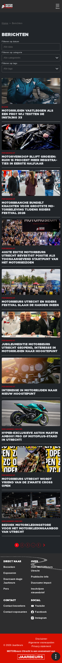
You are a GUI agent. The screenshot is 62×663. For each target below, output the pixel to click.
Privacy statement (41, 646)
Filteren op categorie (12, 52)
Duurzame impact (41, 583)
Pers (6, 589)
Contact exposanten (15, 612)
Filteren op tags (9, 63)
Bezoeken (9, 567)
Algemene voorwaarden (41, 642)
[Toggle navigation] (57, 6)
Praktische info (40, 577)
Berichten (17, 23)
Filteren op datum (10, 41)
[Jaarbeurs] (31, 656)
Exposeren (9, 573)
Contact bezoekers (14, 606)
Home (5, 23)
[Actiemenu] (55, 656)
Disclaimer (41, 639)
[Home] (7, 6)
